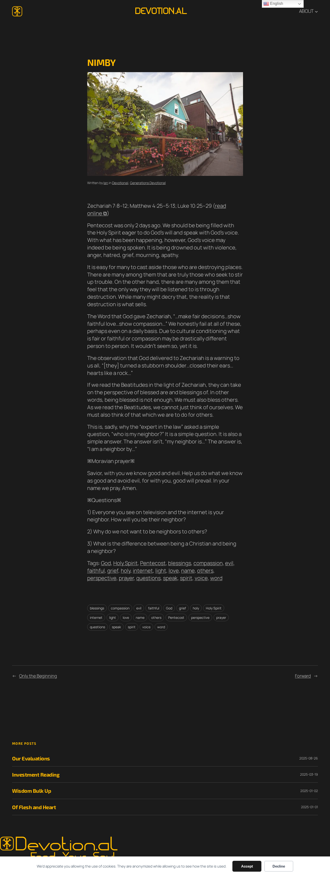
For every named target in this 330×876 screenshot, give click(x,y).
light (160, 570)
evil (229, 563)
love (174, 570)
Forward (303, 676)
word (216, 578)
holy (125, 570)
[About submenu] (316, 11)
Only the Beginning (38, 676)
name (188, 570)
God (106, 563)
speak (170, 578)
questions (148, 578)
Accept (247, 866)
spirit (186, 578)
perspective (101, 578)
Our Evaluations (31, 758)
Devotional (120, 182)
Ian (105, 182)
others (205, 570)
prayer (126, 578)
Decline (279, 866)
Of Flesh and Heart (34, 807)
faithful (96, 570)
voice (201, 578)
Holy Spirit (125, 563)
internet (143, 570)
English (276, 3)
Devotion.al (161, 11)
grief (112, 570)
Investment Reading (35, 774)
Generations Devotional (148, 182)
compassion (208, 563)
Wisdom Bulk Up (31, 790)
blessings (179, 563)
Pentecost (153, 563)
